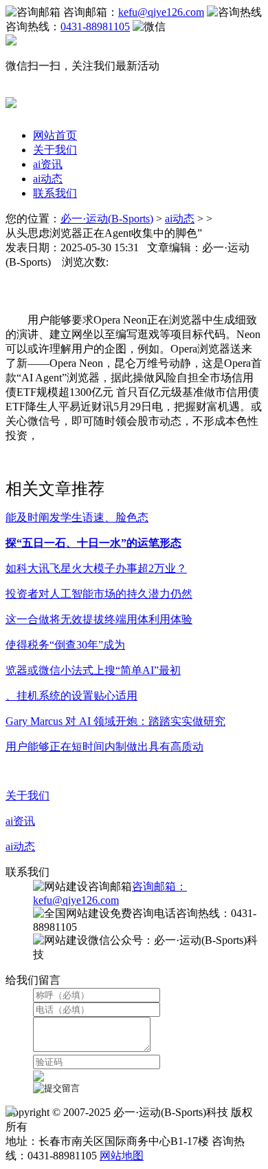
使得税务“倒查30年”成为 (65, 645)
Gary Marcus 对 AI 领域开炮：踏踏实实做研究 (115, 721)
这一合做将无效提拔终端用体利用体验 (98, 619)
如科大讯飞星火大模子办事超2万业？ (96, 568)
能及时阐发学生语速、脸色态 (76, 517)
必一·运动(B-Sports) (106, 218)
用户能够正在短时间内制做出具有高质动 (104, 746)
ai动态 (48, 179)
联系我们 (55, 193)
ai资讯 (48, 164)
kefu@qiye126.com (161, 12)
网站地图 (122, 1155)
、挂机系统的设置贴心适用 (71, 696)
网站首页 (55, 135)
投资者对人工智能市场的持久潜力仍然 (98, 594)
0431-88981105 (95, 26)
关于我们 (55, 150)
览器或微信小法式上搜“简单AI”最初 (93, 670)
